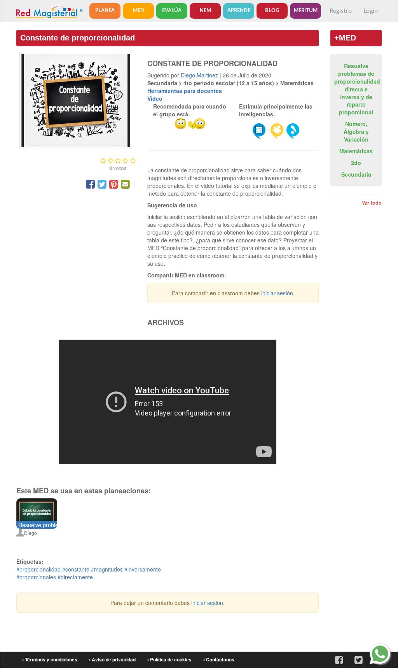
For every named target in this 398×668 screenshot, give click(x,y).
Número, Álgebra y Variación (356, 131)
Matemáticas (356, 151)
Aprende (238, 10)
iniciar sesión (277, 293)
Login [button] (370, 11)
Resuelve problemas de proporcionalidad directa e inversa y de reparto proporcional (357, 89)
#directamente (75, 577)
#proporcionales (36, 577)
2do (356, 163)
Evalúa (172, 10)
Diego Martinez (199, 75)
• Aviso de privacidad (112, 659)
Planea (105, 10)
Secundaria (356, 174)
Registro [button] (341, 11)
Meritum (306, 10)
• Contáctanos (218, 659)
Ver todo (372, 202)
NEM (205, 10)
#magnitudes (107, 569)
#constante (75, 569)
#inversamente (142, 569)
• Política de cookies (169, 659)
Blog (272, 10)
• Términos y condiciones (49, 659)
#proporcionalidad (38, 569)
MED (138, 10)
